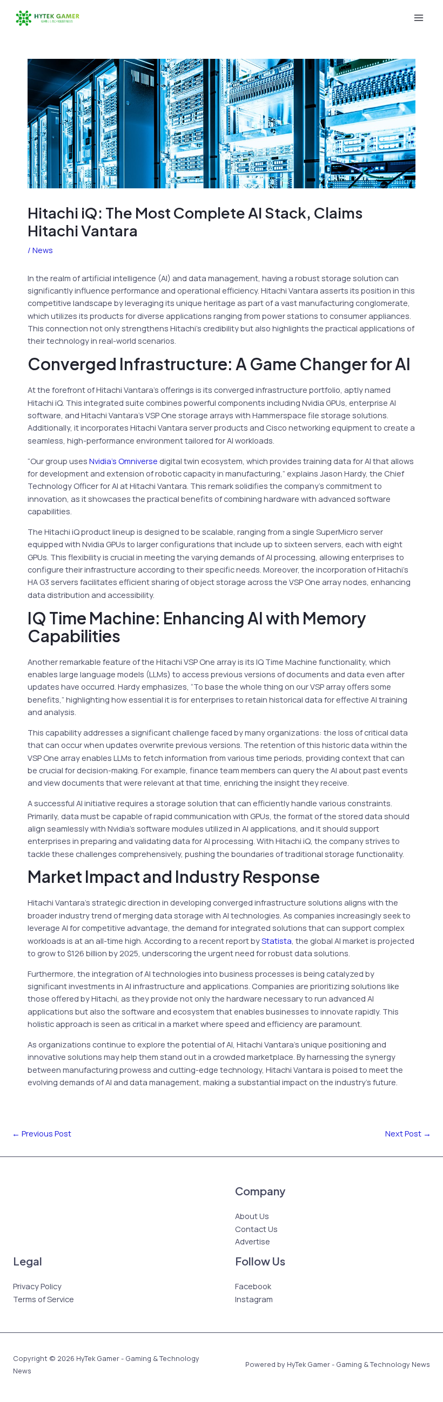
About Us (252, 1215)
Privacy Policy (37, 1286)
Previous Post (41, 1133)
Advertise (252, 1241)
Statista (276, 940)
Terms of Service (43, 1299)
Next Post (408, 1133)
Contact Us (256, 1228)
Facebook (253, 1286)
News (42, 249)
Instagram (254, 1299)
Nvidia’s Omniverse (123, 460)
